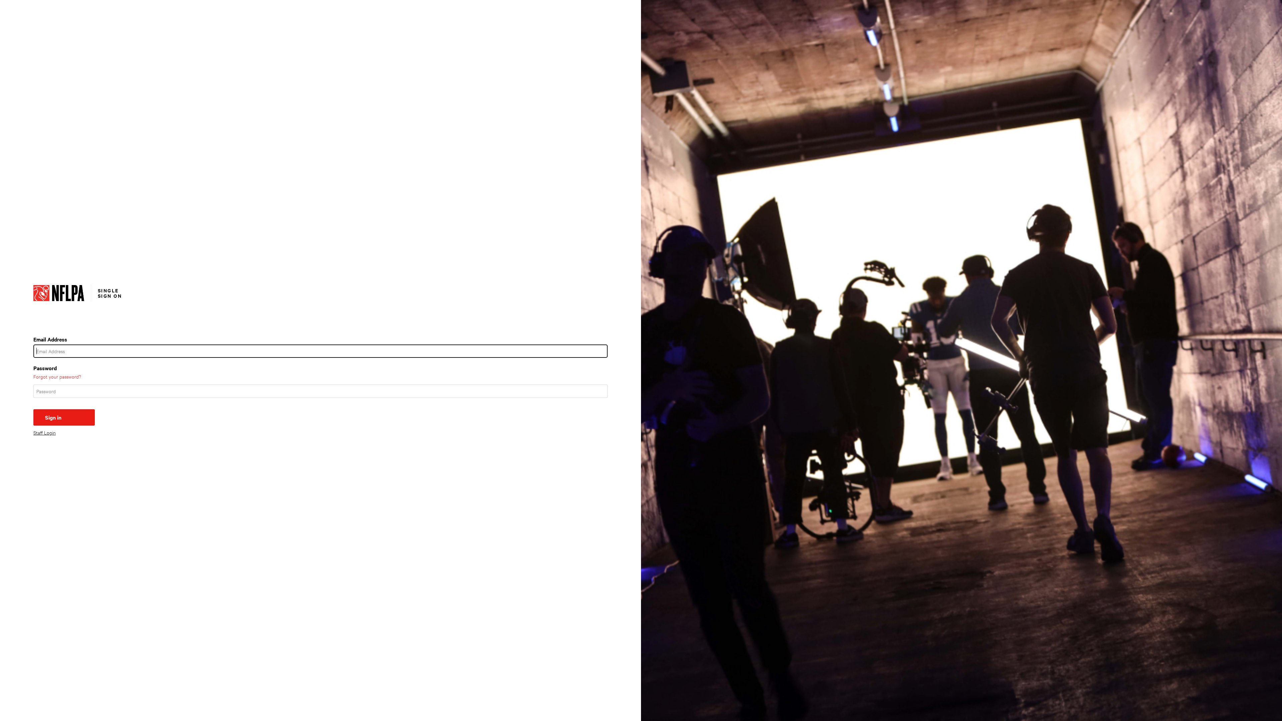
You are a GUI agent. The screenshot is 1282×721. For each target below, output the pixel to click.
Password (45, 368)
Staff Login (44, 432)
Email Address (50, 339)
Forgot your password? (57, 376)
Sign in (53, 417)
